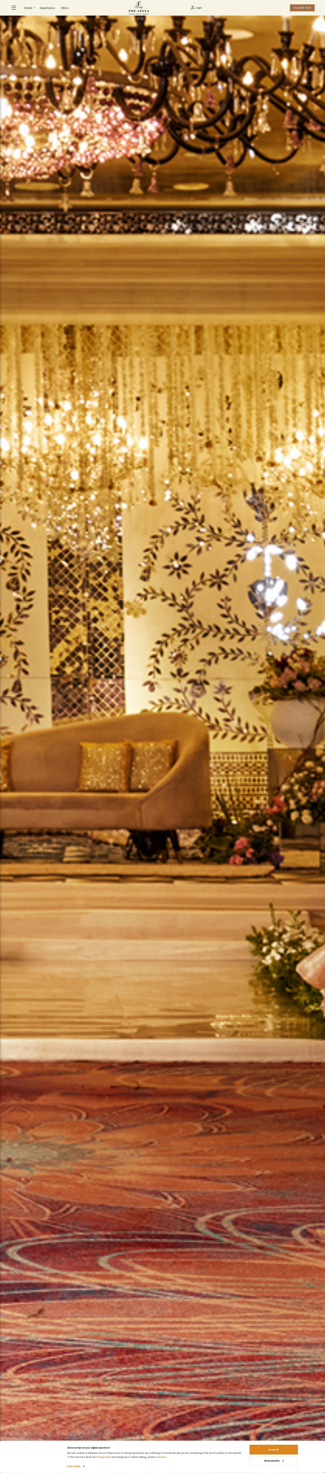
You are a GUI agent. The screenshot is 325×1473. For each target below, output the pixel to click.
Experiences (47, 8)
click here (161, 1457)
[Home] (138, 8)
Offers (64, 8)
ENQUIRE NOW (302, 7)
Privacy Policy (104, 1457)
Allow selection (272, 1460)
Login (199, 7)
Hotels (28, 8)
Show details (73, 1466)
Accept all (274, 1449)
